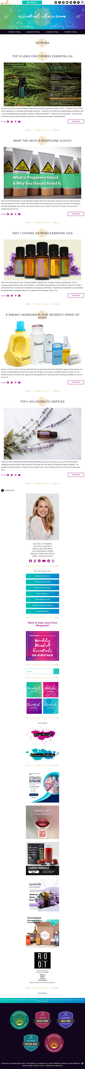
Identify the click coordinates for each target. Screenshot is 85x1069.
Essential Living (33, 32)
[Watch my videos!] (67, 2)
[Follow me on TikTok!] (59, 2)
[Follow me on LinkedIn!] (63, 2)
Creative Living (52, 32)
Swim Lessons (42, 611)
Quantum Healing (42, 582)
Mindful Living (70, 32)
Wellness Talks (42, 599)
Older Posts (9, 490)
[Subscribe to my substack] (78, 2)
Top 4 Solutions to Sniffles (42, 401)
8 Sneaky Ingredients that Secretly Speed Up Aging (42, 316)
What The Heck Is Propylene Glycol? (42, 140)
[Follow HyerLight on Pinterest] (71, 2)
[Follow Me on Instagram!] (74, 2)
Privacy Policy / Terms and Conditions (48, 1065)
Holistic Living (14, 32)
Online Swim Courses (42, 605)
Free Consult (42, 594)
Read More (76, 121)
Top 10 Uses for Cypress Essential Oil (42, 56)
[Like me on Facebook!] (55, 2)
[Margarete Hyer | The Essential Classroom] (5, 3)
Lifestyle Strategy (42, 588)
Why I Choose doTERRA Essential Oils (42, 233)
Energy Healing (42, 576)
